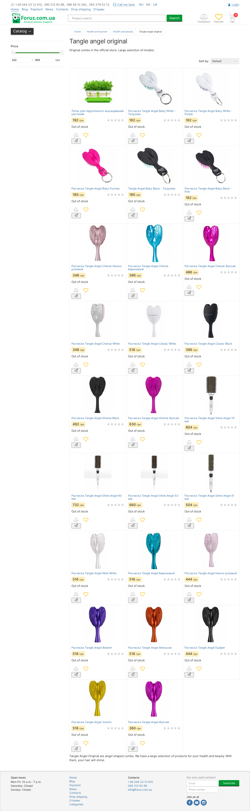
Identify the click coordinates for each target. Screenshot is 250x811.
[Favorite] (85, 135)
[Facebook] (190, 803)
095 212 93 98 (137, 785)
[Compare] (75, 135)
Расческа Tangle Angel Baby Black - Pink (208, 190)
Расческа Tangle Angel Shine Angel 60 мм (96, 497)
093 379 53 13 (99, 4)
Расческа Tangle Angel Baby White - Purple (208, 112)
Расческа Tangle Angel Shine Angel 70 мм (210, 420)
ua (155, 4)
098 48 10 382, (77, 4)
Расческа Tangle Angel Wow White (93, 573)
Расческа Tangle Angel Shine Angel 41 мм (209, 497)
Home (73, 777)
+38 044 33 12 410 (140, 781)
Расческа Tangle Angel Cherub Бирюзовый (148, 268)
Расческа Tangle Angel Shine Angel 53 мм (153, 497)
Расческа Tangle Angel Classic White (152, 343)
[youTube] (197, 803)
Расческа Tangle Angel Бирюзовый (151, 573)
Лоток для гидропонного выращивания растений (97, 112)
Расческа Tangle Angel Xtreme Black (95, 418)
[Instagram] (204, 803)
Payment (37, 9)
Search (174, 18)
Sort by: (204, 61)
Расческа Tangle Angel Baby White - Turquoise (152, 112)
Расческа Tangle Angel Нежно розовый (211, 573)
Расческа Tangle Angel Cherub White (95, 343)
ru (141, 4)
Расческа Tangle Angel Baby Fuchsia (95, 188)
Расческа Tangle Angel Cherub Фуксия (210, 266)
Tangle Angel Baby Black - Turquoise (151, 188)
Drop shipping (81, 9)
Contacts (62, 9)
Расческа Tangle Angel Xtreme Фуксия (153, 418)
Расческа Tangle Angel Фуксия (148, 722)
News (49, 9)
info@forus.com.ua (140, 789)
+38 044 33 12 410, (29, 4)
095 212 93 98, (54, 4)
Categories (76, 804)
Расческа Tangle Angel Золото (91, 722)
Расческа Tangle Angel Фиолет (91, 647)
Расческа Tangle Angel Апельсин (150, 647)
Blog (25, 9)
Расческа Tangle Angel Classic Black (208, 343)
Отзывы (98, 9)
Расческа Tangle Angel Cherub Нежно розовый (96, 268)
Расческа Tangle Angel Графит (205, 647)
